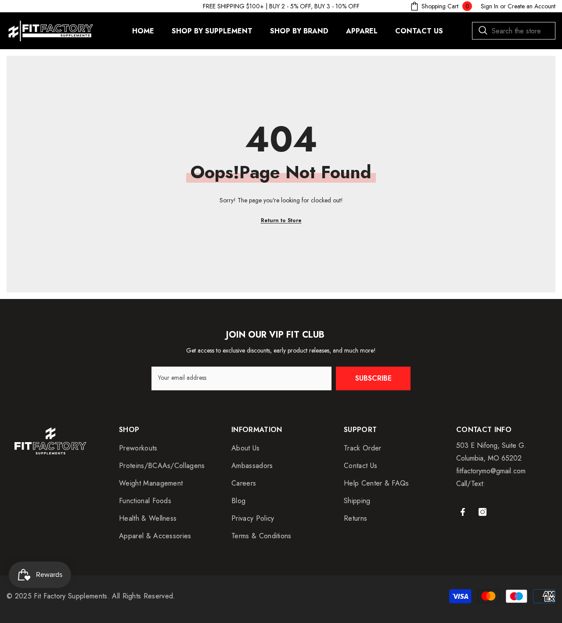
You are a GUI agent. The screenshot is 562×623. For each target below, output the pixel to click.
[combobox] (513, 31)
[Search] (513, 31)
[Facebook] (462, 512)
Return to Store (281, 220)
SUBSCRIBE (373, 378)
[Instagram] (482, 512)
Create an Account (531, 6)
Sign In (489, 6)
